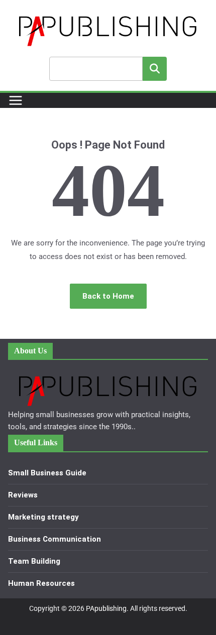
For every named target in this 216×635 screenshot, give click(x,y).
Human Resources (41, 583)
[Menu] (15, 100)
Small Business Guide (47, 472)
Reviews (23, 494)
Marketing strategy (43, 517)
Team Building (34, 561)
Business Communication (54, 539)
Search (155, 68)
